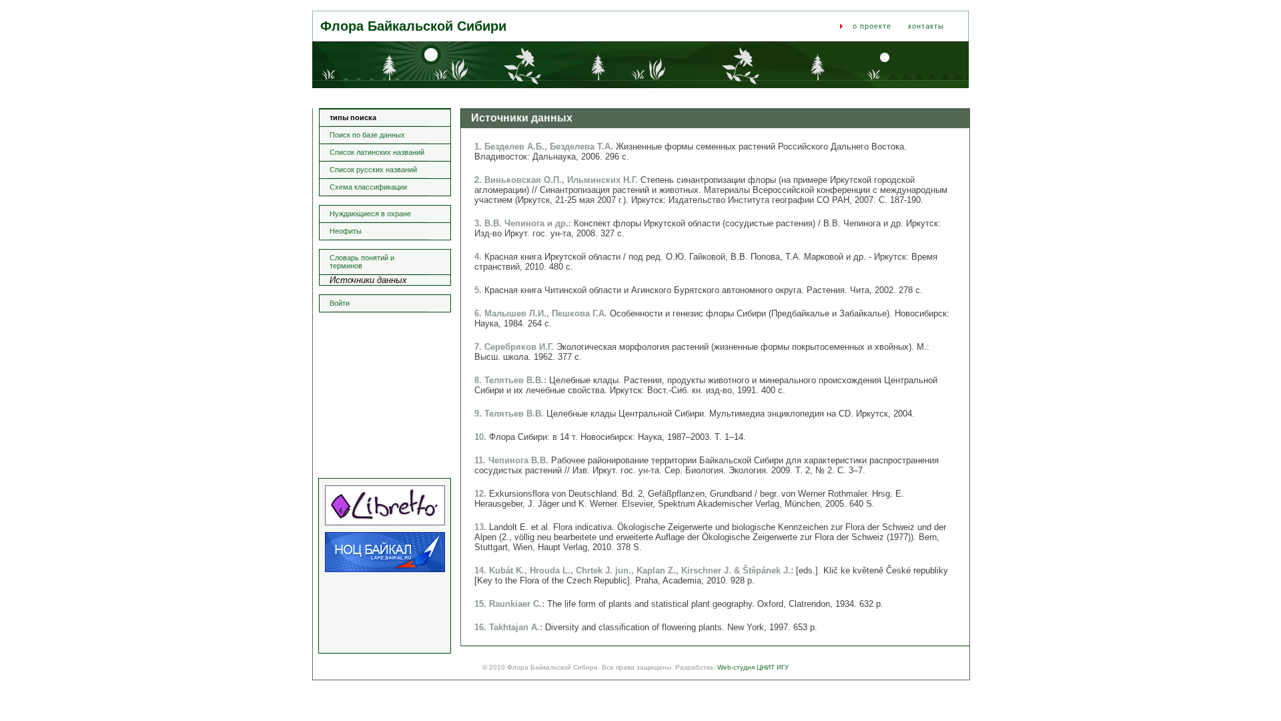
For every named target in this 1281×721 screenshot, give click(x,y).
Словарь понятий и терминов (362, 262)
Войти (340, 303)
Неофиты (346, 231)
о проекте (872, 26)
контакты (926, 26)
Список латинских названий (377, 152)
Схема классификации (368, 187)
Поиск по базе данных (367, 135)
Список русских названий (373, 170)
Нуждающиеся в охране (370, 214)
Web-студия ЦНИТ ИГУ (753, 667)
